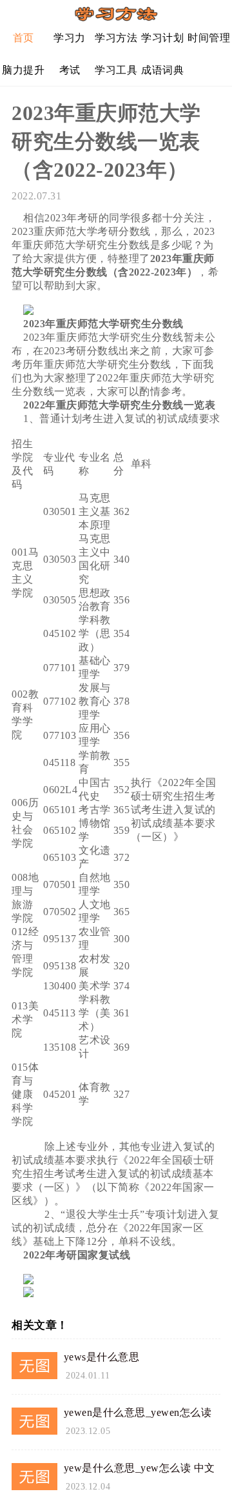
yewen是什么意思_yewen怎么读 (138, 1412)
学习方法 (116, 37)
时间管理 (209, 37)
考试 (70, 70)
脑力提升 (23, 70)
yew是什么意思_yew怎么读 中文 (139, 1467)
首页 (23, 37)
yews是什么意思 (102, 1356)
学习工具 (116, 70)
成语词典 (162, 70)
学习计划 (162, 37)
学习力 (69, 37)
